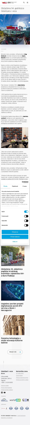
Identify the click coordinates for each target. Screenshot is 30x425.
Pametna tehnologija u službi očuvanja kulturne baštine (11, 341)
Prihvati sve (15, 232)
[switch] (26, 216)
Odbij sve (15, 241)
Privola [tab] (5, 186)
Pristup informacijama (6, 387)
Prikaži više (12, 352)
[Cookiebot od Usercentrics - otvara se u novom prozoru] (22, 182)
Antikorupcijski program (7, 389)
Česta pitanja (19, 375)
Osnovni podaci (5, 385)
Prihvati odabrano (15, 236)
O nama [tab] (25, 186)
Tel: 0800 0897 (20, 373)
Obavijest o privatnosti (6, 417)
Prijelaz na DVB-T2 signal (22, 379)
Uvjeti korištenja (21, 415)
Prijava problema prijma (22, 377)
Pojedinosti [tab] (15, 186)
